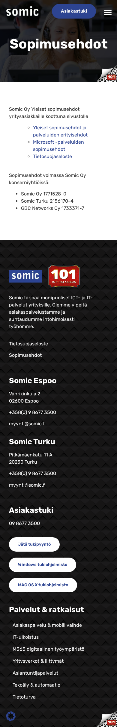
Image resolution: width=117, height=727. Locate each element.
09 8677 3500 (24, 523)
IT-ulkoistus (26, 637)
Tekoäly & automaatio (36, 685)
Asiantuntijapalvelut (35, 673)
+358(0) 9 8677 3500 (32, 412)
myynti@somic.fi (27, 424)
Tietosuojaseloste (52, 156)
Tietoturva (24, 697)
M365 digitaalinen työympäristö (48, 649)
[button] (108, 12)
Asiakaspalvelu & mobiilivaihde (47, 625)
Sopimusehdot (25, 355)
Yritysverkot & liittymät (38, 661)
